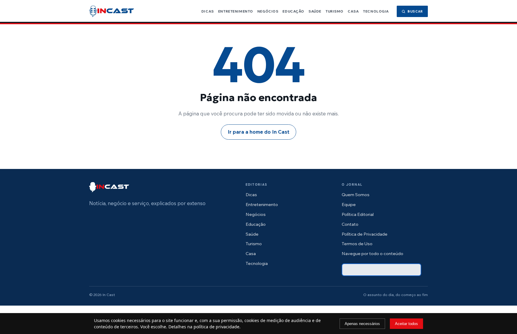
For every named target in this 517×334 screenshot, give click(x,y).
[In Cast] (109, 187)
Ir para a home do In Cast (258, 132)
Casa (353, 11)
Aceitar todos (406, 323)
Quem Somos (355, 194)
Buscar (415, 11)
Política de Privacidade (364, 234)
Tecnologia (376, 11)
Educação (293, 11)
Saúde (314, 11)
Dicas (207, 11)
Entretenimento (235, 11)
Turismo (334, 11)
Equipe (349, 204)
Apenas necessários (362, 323)
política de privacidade (216, 327)
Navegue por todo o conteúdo (372, 253)
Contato (350, 224)
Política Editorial (358, 214)
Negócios (268, 11)
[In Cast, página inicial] (111, 11)
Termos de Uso (357, 243)
